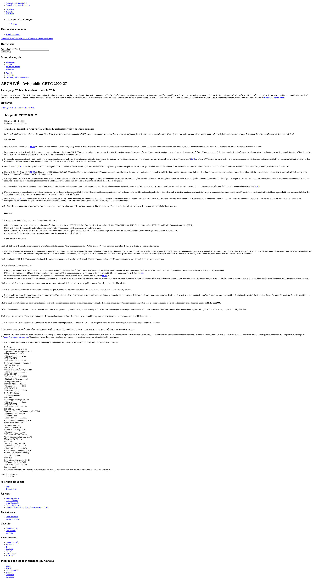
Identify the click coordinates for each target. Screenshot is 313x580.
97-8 (193, 159)
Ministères (10, 14)
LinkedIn (9, 551)
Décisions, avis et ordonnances (18, 77)
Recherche (6, 52)
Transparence (11, 489)
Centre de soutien (12, 519)
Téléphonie (10, 62)
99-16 (32, 147)
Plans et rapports (12, 503)
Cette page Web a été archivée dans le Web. (18, 108)
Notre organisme (12, 498)
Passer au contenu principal (16, 3)
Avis (7, 487)
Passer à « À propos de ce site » (18, 5)
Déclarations (11, 531)
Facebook (9, 544)
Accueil (9, 73)
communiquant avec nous (274, 97)
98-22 (32, 172)
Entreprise (10, 69)
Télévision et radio (13, 67)
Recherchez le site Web (10, 49)
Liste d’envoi (11, 553)
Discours (9, 533)
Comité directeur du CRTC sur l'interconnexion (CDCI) (27, 507)
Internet (9, 64)
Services (9, 12)
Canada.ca (10, 9)
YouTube (9, 549)
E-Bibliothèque (12, 501)
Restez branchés (12, 542)
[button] (13, 35)
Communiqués (11, 528)
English (14, 24)
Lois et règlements (13, 505)
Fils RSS (9, 555)
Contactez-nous (12, 517)
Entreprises (10, 75)
